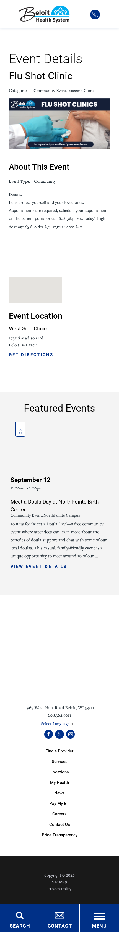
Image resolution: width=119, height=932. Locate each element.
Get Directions (31, 355)
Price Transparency (59, 835)
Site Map (59, 882)
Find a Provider (59, 751)
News (59, 793)
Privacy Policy (59, 888)
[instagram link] (70, 734)
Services (60, 761)
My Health (59, 782)
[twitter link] (59, 734)
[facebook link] (48, 734)
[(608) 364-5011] (95, 15)
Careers (59, 814)
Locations (59, 772)
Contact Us (59, 824)
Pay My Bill (59, 803)
